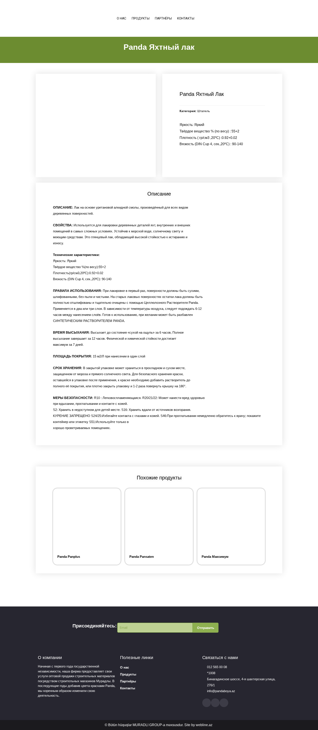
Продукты (140, 18)
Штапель (203, 111)
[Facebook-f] (206, 702)
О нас (121, 18)
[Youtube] (224, 702)
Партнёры (163, 18)
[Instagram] (215, 702)
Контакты (185, 18)
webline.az (204, 725)
